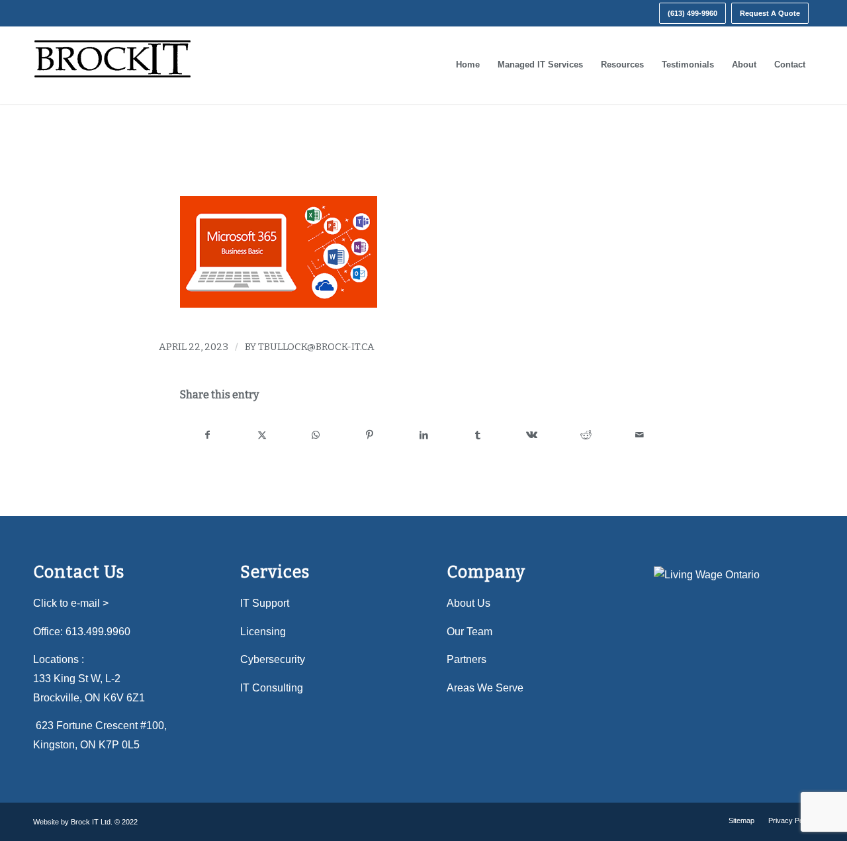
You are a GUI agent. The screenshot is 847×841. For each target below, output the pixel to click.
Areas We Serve (485, 687)
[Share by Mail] (639, 435)
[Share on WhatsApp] (316, 435)
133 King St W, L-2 (76, 678)
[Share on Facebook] (208, 435)
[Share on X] (262, 435)
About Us (468, 603)
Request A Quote (770, 13)
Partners (466, 659)
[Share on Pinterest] (370, 435)
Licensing (263, 631)
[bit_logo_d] (112, 65)
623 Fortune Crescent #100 (100, 725)
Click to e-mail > (71, 603)
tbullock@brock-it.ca (316, 347)
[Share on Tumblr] (478, 435)
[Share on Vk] (531, 435)
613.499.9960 (98, 631)
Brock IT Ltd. (91, 822)
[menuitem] (692, 13)
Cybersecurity (272, 659)
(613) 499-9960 (692, 13)
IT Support (264, 603)
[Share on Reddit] (586, 435)
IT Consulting (271, 687)
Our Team (469, 631)
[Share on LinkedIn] (424, 435)
